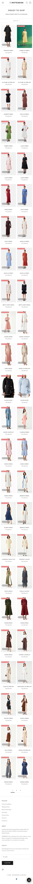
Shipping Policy (6, 807)
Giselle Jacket (24, 591)
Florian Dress (24, 432)
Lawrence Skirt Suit (8, 559)
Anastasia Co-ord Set (24, 686)
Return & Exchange (6, 809)
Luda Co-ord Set (8, 686)
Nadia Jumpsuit (24, 336)
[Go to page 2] (20, 790)
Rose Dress (8, 209)
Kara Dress (8, 368)
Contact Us (4, 820)
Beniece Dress (24, 495)
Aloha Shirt (8, 400)
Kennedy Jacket (24, 559)
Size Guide (4, 812)
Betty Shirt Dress (8, 305)
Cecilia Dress (24, 114)
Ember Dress (8, 146)
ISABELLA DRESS (24, 50)
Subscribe (7, 863)
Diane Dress (8, 623)
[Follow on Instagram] (3, 869)
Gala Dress (8, 750)
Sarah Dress (8, 464)
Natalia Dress (24, 241)
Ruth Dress (24, 209)
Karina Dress (24, 782)
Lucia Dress (25, 146)
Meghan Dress (8, 50)
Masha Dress (24, 718)
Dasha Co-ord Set (24, 750)
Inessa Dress (8, 782)
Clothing (23, 875)
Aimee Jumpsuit (8, 432)
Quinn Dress (8, 336)
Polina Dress (8, 718)
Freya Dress (8, 591)
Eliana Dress (8, 527)
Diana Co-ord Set (24, 368)
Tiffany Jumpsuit (24, 654)
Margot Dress (8, 114)
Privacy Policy (5, 815)
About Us (4, 818)
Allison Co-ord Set (8, 82)
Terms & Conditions (6, 804)
